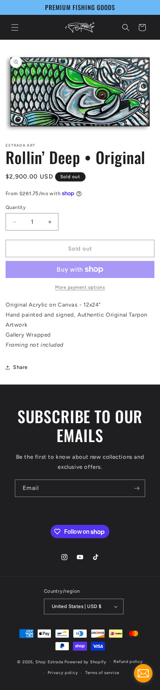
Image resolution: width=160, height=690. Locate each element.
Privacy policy (63, 672)
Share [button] (20, 367)
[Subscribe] (136, 488)
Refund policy (128, 661)
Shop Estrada (49, 661)
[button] (15, 27)
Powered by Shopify (85, 661)
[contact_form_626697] (143, 673)
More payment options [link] (80, 287)
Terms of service (102, 672)
